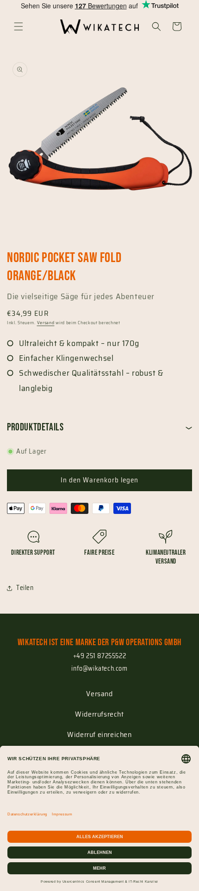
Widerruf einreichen (99, 734)
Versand (46, 322)
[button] (18, 26)
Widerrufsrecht (99, 714)
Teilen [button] (25, 588)
